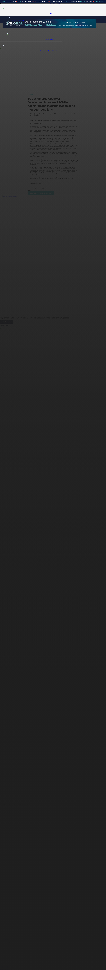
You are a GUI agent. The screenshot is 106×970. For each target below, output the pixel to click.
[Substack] (0, 963)
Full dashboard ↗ (100, 1)
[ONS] (49, 13)
